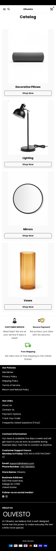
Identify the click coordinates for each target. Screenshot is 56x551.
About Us (7, 405)
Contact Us (8, 409)
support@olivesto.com (22, 463)
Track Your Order (11, 418)
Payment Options (11, 414)
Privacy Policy (9, 376)
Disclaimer (7, 372)
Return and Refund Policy (15, 389)
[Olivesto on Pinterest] (3, 496)
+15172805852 (27, 466)
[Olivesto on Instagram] (6, 496)
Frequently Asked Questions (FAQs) (21, 422)
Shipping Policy (10, 380)
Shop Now (28, 93)
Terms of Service (11, 385)
